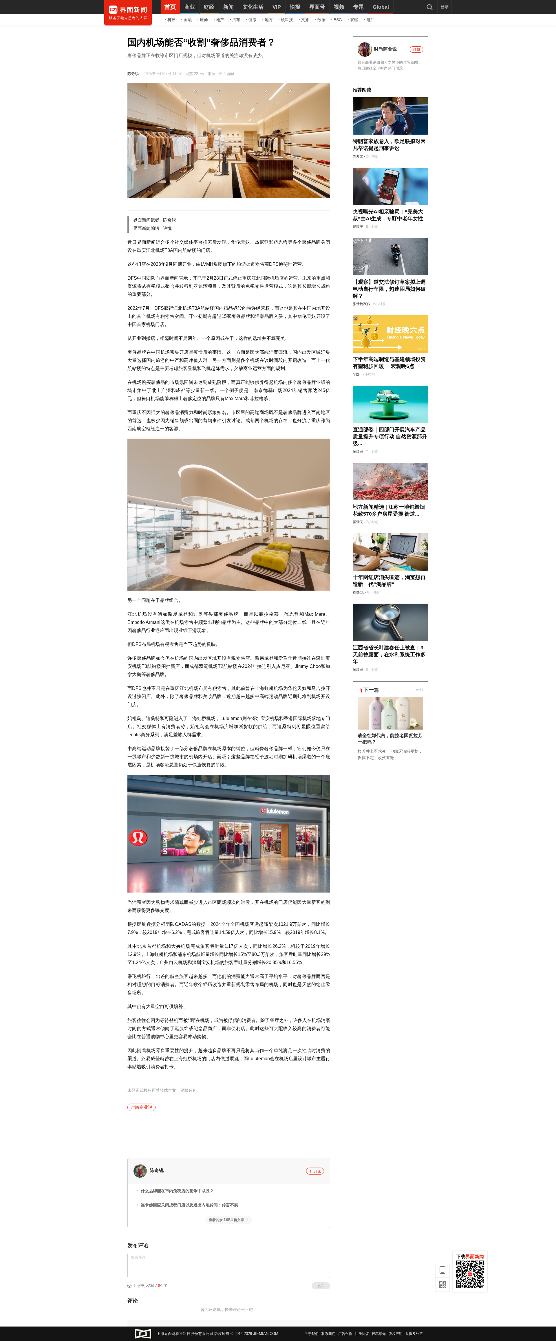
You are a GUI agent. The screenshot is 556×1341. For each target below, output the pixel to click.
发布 (320, 1286)
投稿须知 (379, 1334)
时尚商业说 (141, 1107)
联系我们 (328, 1334)
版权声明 (396, 1334)
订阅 (317, 1171)
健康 (252, 19)
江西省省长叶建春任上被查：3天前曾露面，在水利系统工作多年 (389, 654)
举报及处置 (414, 1334)
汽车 (236, 19)
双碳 (354, 19)
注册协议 (362, 1334)
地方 (269, 19)
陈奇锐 (133, 74)
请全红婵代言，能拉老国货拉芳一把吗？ (390, 738)
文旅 (305, 19)
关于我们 (312, 1334)
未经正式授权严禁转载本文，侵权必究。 (163, 1090)
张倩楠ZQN (361, 304)
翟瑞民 (358, 452)
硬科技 (287, 19)
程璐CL (358, 592)
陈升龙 (358, 156)
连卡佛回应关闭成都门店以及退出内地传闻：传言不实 (189, 1205)
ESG (338, 19)
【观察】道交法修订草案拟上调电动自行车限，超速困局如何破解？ (389, 289)
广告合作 (345, 1334)
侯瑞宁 (358, 227)
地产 (220, 19)
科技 (171, 19)
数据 (321, 19)
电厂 (370, 19)
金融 (188, 19)
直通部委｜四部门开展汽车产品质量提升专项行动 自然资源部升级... (390, 436)
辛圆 (356, 374)
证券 (204, 19)
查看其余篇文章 (226, 1220)
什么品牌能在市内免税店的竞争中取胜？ (177, 1190)
